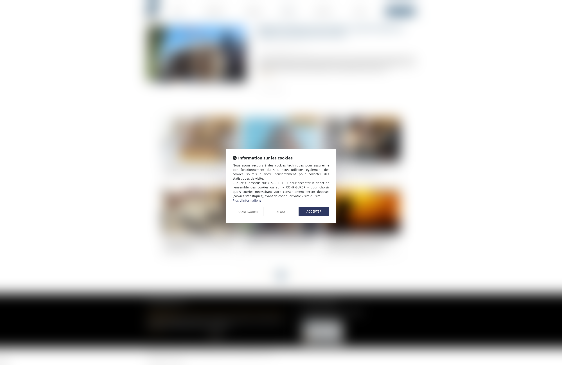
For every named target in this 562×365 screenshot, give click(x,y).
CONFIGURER (248, 212)
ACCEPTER (313, 211)
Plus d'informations (247, 200)
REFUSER (281, 212)
